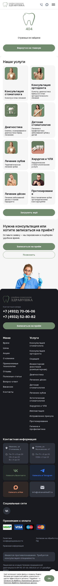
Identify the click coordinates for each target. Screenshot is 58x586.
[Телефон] (41, 4)
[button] (29, 246)
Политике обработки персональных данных (20, 583)
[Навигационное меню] (53, 5)
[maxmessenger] (47, 4)
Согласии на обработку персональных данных (21, 580)
